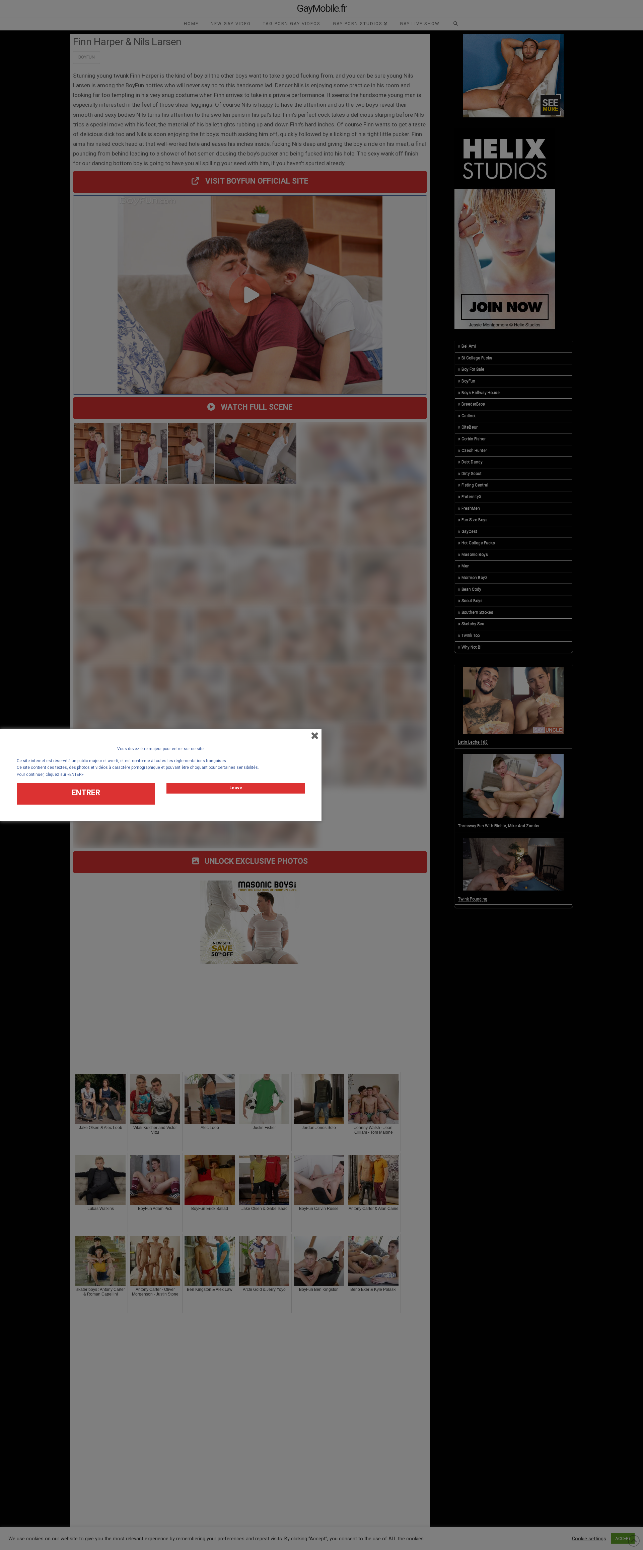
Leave (235, 787)
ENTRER (86, 792)
